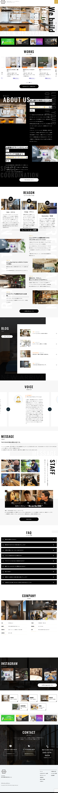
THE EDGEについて (29, 180)
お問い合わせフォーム (29, 753)
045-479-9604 (47, 754)
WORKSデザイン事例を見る (29, 86)
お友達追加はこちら (11, 753)
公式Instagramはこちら (47, 685)
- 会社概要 (52, 775)
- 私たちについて (43, 775)
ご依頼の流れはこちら (29, 311)
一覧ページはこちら (7, 336)
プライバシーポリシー (5, 783)
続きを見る (29, 519)
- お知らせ (41, 781)
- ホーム (41, 771)
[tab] (26, 82)
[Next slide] (50, 409)
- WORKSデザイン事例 (44, 773)
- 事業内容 (41, 777)
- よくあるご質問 (54, 773)
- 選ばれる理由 (42, 779)
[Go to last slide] (8, 409)
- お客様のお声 (53, 771)
